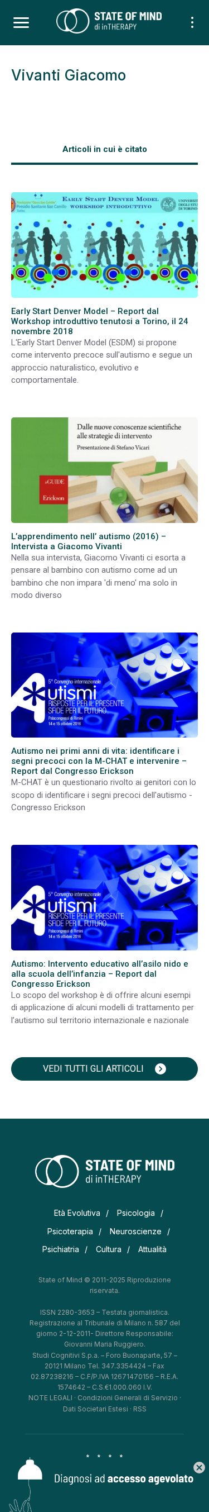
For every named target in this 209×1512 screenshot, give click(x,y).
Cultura (108, 1249)
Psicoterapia (70, 1231)
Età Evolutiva (77, 1213)
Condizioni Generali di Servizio (127, 1398)
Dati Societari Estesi (95, 1409)
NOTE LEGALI (50, 1398)
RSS (140, 1409)
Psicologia (136, 1213)
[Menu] (21, 23)
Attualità (152, 1249)
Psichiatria (60, 1249)
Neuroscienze (136, 1231)
